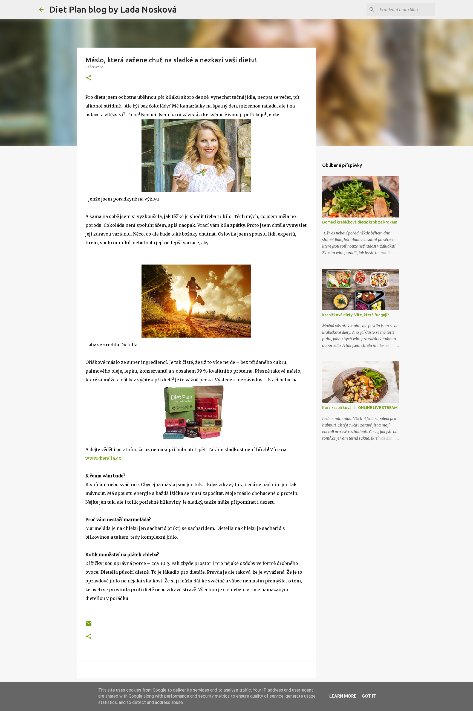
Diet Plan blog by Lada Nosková (113, 9)
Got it (369, 696)
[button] (88, 78)
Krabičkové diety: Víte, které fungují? (355, 315)
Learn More (342, 696)
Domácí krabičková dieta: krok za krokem (359, 222)
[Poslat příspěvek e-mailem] (88, 625)
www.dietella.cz (103, 458)
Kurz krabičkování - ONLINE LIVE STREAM (360, 407)
